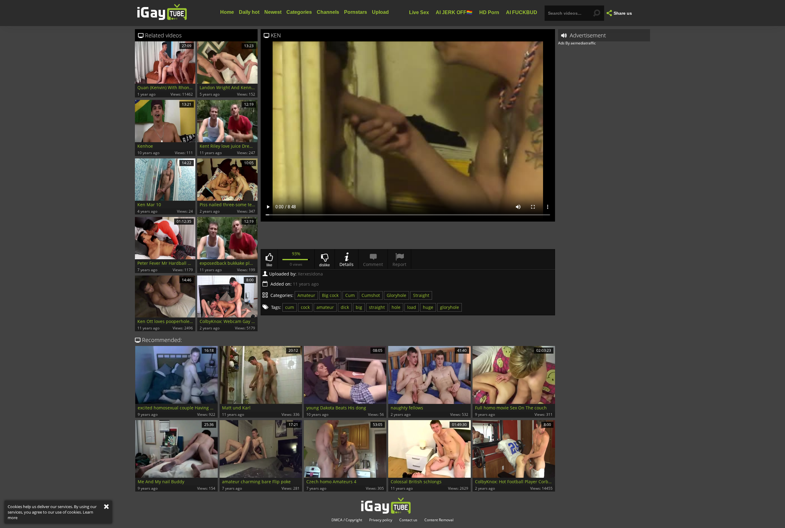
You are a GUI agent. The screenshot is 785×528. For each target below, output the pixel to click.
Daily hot (249, 12)
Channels (328, 12)
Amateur (306, 295)
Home (227, 12)
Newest (272, 12)
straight (377, 307)
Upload (380, 12)
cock (305, 307)
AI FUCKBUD (521, 12)
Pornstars (355, 12)
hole (396, 307)
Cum (350, 295)
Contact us (408, 520)
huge (428, 307)
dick (345, 307)
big (359, 307)
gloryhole (449, 307)
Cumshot (371, 295)
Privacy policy (380, 520)
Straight (421, 295)
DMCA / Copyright (346, 520)
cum (289, 307)
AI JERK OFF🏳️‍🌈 (454, 12)
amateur (325, 307)
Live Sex (419, 12)
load (411, 307)
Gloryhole (396, 295)
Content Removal (439, 520)
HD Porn (489, 12)
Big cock (330, 295)
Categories (299, 12)
